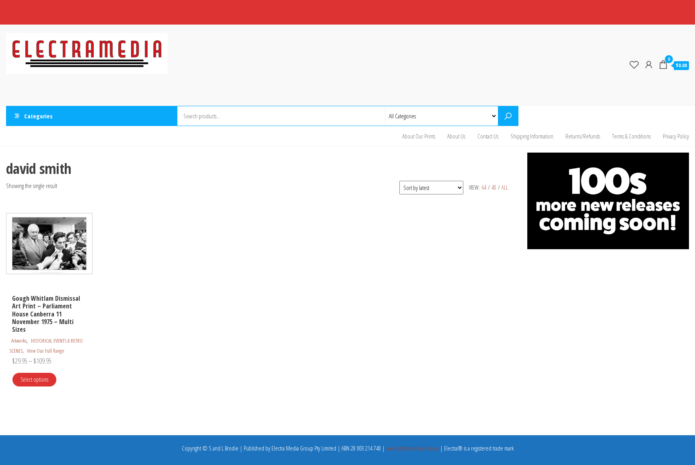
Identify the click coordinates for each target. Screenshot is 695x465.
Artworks (19, 340)
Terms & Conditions (631, 136)
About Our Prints (418, 136)
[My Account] (649, 64)
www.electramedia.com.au (412, 448)
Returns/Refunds (582, 136)
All (505, 187)
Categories (38, 116)
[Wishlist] (634, 64)
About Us (456, 136)
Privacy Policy (676, 136)
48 (493, 187)
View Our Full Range (45, 350)
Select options (34, 379)
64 (483, 187)
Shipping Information (531, 136)
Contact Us (487, 136)
